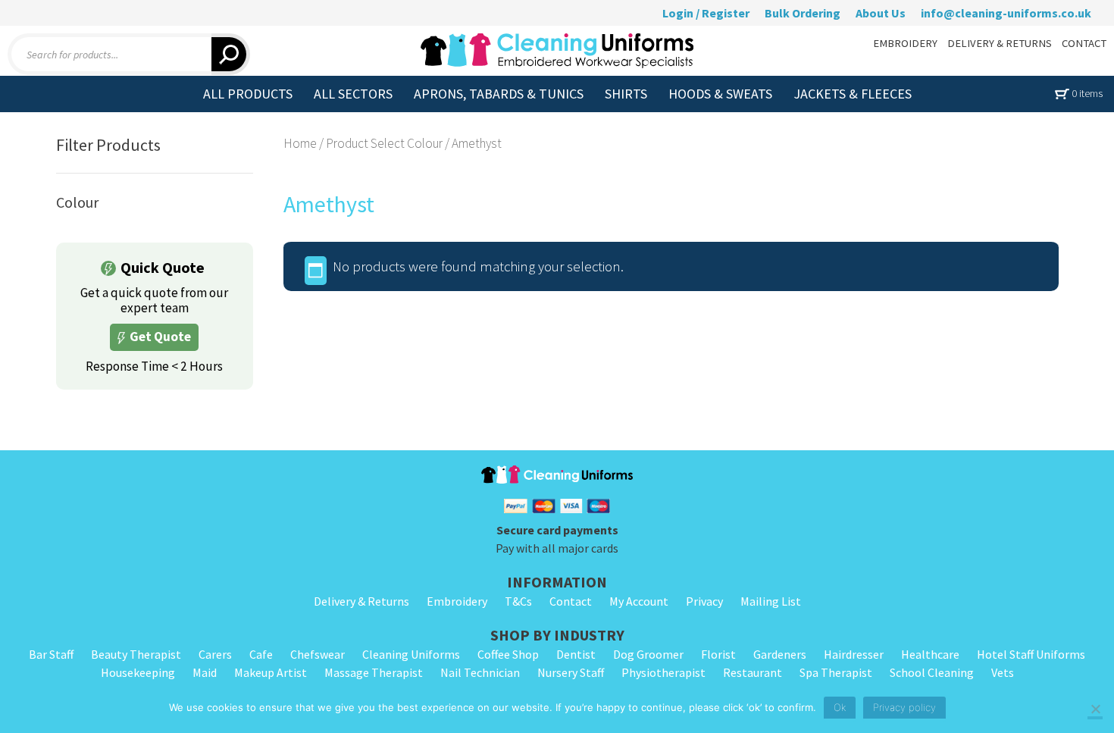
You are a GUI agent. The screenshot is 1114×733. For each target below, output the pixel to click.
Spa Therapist (836, 672)
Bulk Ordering (802, 12)
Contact (570, 601)
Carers (215, 654)
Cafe (261, 654)
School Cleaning (932, 672)
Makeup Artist (270, 672)
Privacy (704, 601)
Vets (1002, 672)
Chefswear (317, 654)
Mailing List (770, 601)
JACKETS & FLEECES (852, 93)
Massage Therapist (373, 672)
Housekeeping (138, 672)
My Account (638, 601)
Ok (840, 707)
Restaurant (752, 672)
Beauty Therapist (136, 654)
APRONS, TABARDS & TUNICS (499, 93)
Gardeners (779, 654)
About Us (881, 12)
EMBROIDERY (905, 43)
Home (300, 143)
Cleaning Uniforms (411, 654)
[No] (1095, 710)
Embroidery (457, 601)
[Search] (230, 54)
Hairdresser (854, 654)
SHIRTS (626, 93)
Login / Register (705, 12)
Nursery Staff (570, 672)
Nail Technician (480, 672)
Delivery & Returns (361, 601)
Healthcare (930, 654)
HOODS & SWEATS (720, 93)
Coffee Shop (508, 654)
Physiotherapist (663, 672)
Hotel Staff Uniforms (1031, 654)
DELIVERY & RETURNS (999, 43)
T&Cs (518, 601)
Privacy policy (904, 707)
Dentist (576, 654)
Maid (204, 672)
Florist (718, 654)
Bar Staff (51, 654)
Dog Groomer (648, 654)
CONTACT (1084, 43)
